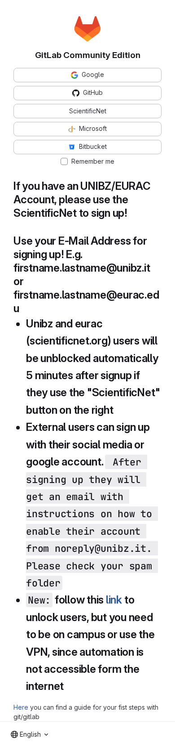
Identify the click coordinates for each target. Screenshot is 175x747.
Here (20, 707)
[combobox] (29, 734)
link (114, 599)
